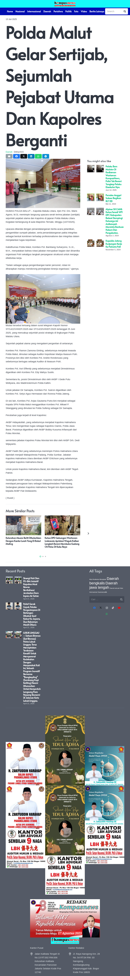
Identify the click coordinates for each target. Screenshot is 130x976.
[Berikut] (88, 533)
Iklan (121, 588)
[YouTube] (119, 608)
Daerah (9, 152)
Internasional (93, 592)
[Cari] (125, 11)
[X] (100, 608)
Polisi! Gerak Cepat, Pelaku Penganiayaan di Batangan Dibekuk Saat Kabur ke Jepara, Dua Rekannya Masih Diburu (31, 614)
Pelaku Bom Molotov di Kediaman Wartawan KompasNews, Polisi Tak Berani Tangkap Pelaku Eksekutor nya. (113, 177)
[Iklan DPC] (25, 805)
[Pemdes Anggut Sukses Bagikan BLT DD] (91, 195)
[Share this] (16, 156)
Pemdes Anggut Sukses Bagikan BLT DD (113, 198)
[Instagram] (107, 608)
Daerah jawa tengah (103, 585)
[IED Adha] (65, 805)
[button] (40, 556)
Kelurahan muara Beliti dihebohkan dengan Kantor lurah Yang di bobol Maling (23, 540)
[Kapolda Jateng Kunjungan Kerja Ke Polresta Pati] (91, 241)
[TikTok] (113, 608)
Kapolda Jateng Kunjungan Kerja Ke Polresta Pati (114, 243)
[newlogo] (65, 940)
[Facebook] (94, 608)
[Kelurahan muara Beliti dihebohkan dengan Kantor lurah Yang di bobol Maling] (23, 517)
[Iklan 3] (104, 805)
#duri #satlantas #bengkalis (97, 579)
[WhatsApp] (107, 614)
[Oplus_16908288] (65, 3)
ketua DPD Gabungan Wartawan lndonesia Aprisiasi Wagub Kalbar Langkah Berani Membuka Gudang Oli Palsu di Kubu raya (62, 542)
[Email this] (9, 156)
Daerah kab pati (114, 588)
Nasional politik (102, 592)
